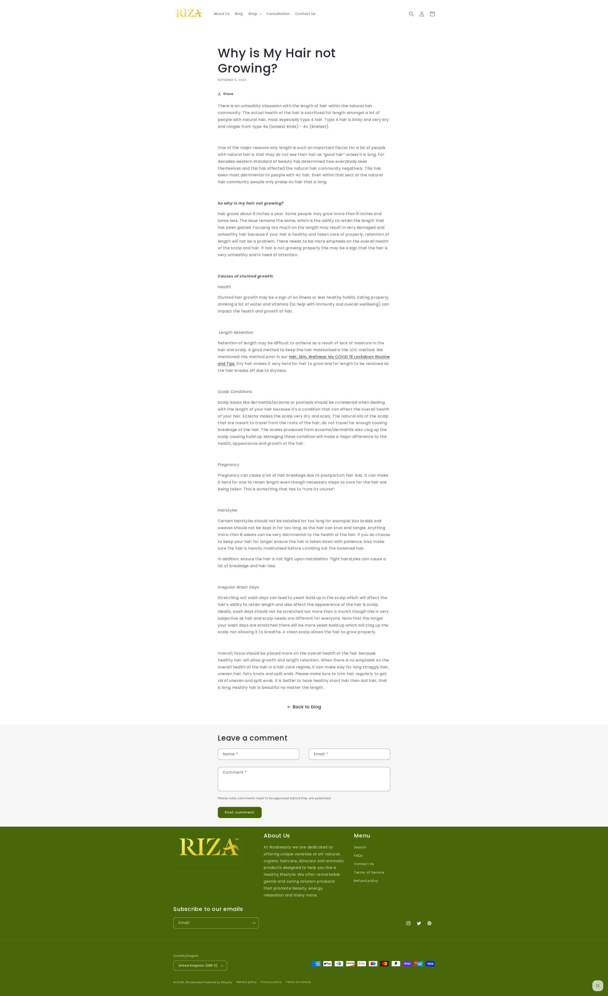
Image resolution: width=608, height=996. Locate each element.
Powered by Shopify (217, 982)
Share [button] (228, 93)
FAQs (358, 855)
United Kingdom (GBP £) (198, 965)
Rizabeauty (194, 982)
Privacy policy (271, 982)
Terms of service (298, 982)
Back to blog (307, 707)
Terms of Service (369, 872)
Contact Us (364, 864)
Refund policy (366, 880)
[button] (255, 14)
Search (360, 847)
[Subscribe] (253, 923)
